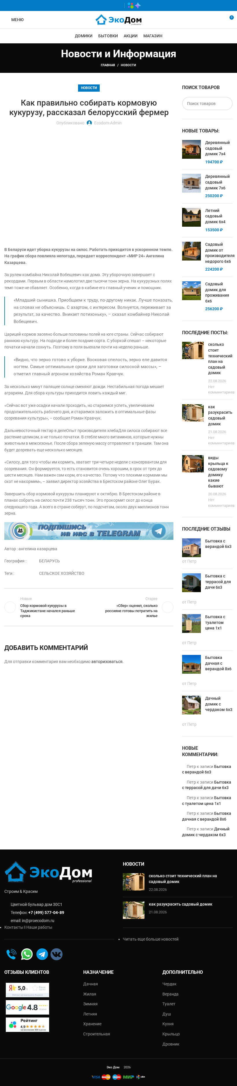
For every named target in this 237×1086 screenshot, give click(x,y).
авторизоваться (107, 661)
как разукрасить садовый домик (180, 904)
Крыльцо (171, 1034)
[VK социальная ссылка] (109, 5)
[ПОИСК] (226, 103)
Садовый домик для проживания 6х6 (217, 292)
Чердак (169, 984)
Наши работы (39, 927)
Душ (166, 1014)
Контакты (13, 927)
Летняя (90, 1014)
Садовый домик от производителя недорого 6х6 (220, 253)
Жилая (89, 994)
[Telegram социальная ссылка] (117, 5)
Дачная (90, 984)
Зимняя (90, 1004)
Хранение (92, 1024)
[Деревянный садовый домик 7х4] (191, 152)
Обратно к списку (89, 607)
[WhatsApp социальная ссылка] (100, 5)
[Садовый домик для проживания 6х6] (191, 296)
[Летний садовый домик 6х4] (191, 220)
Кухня (168, 1024)
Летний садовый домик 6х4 (215, 216)
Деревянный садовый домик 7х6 (217, 182)
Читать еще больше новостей (151, 939)
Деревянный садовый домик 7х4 (217, 148)
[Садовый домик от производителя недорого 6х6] (191, 257)
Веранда (170, 994)
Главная (108, 65)
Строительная (96, 1034)
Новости (128, 65)
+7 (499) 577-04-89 (46, 912)
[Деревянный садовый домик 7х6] (191, 186)
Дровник (170, 1044)
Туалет (168, 1004)
